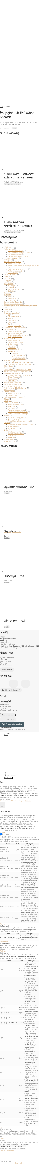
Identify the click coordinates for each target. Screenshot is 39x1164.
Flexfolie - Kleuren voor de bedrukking (19, 362)
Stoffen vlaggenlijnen (14, 344)
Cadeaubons (7, 309)
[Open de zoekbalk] (1, 17)
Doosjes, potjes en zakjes (11, 313)
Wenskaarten (12, 351)
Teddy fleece (11, 436)
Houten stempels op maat (15, 404)
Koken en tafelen (9, 390)
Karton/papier (12, 320)
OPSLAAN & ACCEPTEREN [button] (7, 1151)
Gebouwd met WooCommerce (16, 729)
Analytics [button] (3, 951)
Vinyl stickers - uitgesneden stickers (19, 421)
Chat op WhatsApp (14, 724)
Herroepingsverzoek (13, 62)
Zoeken (14, 128)
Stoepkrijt (7, 423)
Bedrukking (7, 295)
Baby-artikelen (8, 284)
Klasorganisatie (12, 379)
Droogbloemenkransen (15, 337)
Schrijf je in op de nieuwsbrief (11, 690)
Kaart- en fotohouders (18, 357)
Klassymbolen (12, 381)
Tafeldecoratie (12, 348)
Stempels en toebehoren (11, 403)
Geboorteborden (9, 366)
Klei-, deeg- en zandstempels (16, 410)
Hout (9, 318)
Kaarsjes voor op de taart (15, 342)
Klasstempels (12, 408)
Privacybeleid (11, 52)
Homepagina (7, 28)
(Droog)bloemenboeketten (16, 331)
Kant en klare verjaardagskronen (18, 269)
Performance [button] (4, 942)
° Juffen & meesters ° (10, 275)
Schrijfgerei (7, 401)
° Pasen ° (6, 276)
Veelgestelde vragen (11, 36)
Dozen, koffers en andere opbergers (14, 328)
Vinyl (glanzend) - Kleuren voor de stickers (20, 364)
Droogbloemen (8, 329)
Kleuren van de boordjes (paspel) (13, 386)
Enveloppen (15, 353)
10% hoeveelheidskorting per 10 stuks (19, 253)
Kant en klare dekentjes (15, 264)
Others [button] (2, 1138)
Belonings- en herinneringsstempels (19, 375)
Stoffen (6, 430)
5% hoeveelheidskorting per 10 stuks (19, 256)
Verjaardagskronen (13, 350)
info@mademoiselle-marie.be (8, 710)
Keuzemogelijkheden (13, 60)
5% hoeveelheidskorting (15, 254)
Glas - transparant (13, 317)
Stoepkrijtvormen (13, 428)
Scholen (6, 399)
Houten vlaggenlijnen (14, 340)
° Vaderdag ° (7, 278)
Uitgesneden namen (10, 441)
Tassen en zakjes (9, 439)
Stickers (6, 415)
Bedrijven (7, 293)
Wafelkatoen (11, 437)
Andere (10, 297)
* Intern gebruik (9, 249)
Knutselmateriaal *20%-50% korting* (15, 388)
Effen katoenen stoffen (15, 432)
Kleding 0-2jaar (12, 298)
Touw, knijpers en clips (14, 326)
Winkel (6, 30)
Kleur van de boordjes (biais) (12, 384)
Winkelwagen (8, 778)
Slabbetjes (11, 291)
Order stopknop (19, 1163)
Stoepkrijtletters (13, 426)
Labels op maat (12, 395)
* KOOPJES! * (8, 260)
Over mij (6, 88)
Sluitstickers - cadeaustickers (17, 417)
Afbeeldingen (8, 282)
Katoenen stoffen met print (16, 434)
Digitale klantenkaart (11, 49)
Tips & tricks (3, 663)
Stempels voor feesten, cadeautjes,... (19, 414)
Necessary (5, 834)
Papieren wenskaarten (19, 359)
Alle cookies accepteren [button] (18, 801)
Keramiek (11, 322)
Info (5, 33)
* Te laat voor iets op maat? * (12, 262)
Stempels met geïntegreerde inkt (18, 412)
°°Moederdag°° (8, 280)
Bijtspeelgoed (12, 286)
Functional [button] (3, 924)
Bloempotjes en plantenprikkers (13, 304)
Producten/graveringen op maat (13, 397)
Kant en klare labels (14, 393)
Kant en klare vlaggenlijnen (16, 271)
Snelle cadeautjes (13, 273)
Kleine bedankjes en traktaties (13, 382)
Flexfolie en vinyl (9, 361)
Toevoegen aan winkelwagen (12, 184)
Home (1, 107)
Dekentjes (11, 287)
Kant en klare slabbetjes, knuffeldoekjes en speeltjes (23, 265)
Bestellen (7, 493)
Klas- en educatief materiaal (12, 373)
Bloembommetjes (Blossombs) (13, 302)
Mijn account (6, 73)
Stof (9, 324)
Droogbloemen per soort (15, 333)
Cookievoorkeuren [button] (5, 801)
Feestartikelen (8, 339)
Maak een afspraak (7, 715)
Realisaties (7, 70)
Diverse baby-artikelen (15, 289)
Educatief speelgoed (14, 377)
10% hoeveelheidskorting (15, 251)
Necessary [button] (3, 832)
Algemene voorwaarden (11, 56)
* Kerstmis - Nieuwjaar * (11, 258)
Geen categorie (8, 368)
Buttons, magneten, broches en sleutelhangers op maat (20, 306)
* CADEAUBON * (8, 247)
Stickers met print (13, 419)
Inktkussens (11, 406)
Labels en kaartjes (9, 392)
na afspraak (12, 639)
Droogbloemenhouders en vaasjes (18, 335)
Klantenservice (8, 86)
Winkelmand (7, 83)
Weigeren (28, 801)
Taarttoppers (12, 346)
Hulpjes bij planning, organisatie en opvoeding (17, 370)
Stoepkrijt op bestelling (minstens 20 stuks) (21, 425)
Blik (9, 315)
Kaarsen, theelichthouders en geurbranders (17, 372)
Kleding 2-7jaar (12, 300)
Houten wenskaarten (18, 355)
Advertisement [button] (4, 1127)
